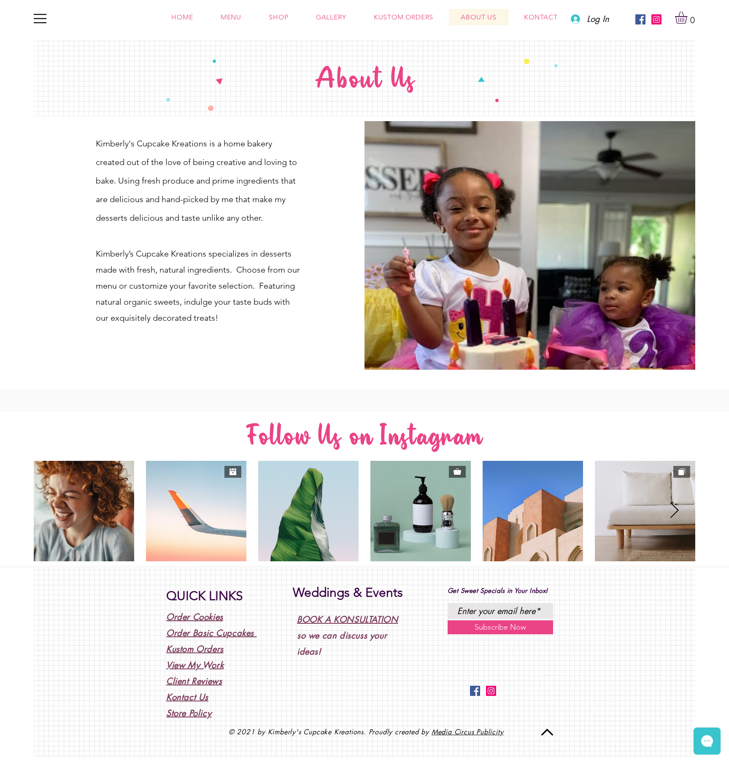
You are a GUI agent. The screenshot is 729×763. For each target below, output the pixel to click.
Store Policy (188, 713)
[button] (688, 17)
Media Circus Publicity (468, 732)
